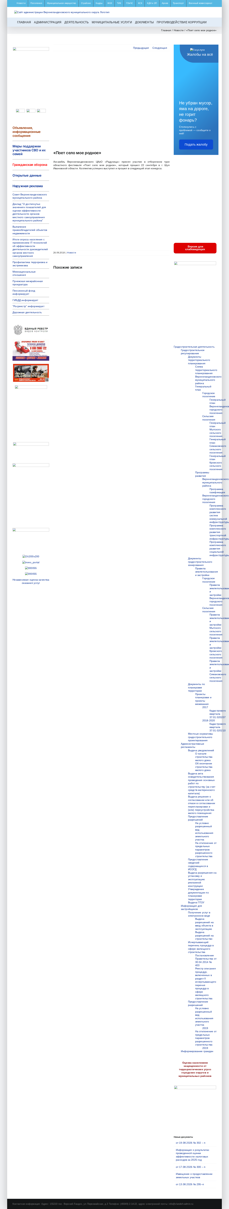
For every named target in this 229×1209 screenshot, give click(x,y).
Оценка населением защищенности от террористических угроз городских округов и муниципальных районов (195, 1069)
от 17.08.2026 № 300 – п (191, 1166)
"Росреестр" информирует (28, 306)
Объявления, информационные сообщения (27, 131)
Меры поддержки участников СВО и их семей (29, 150)
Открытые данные (27, 175)
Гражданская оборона (30, 165)
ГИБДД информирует (25, 300)
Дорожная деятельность (27, 312)
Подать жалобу (196, 144)
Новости (71, 252)
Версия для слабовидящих (195, 248)
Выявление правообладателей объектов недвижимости (30, 230)
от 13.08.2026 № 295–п (190, 1184)
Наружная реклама (28, 186)
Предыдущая (141, 47)
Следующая (159, 47)
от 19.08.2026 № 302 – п (191, 1142)
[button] (211, 22)
